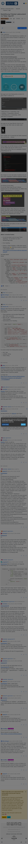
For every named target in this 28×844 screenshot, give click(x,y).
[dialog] (14, 422)
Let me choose (5, 424)
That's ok (23, 424)
